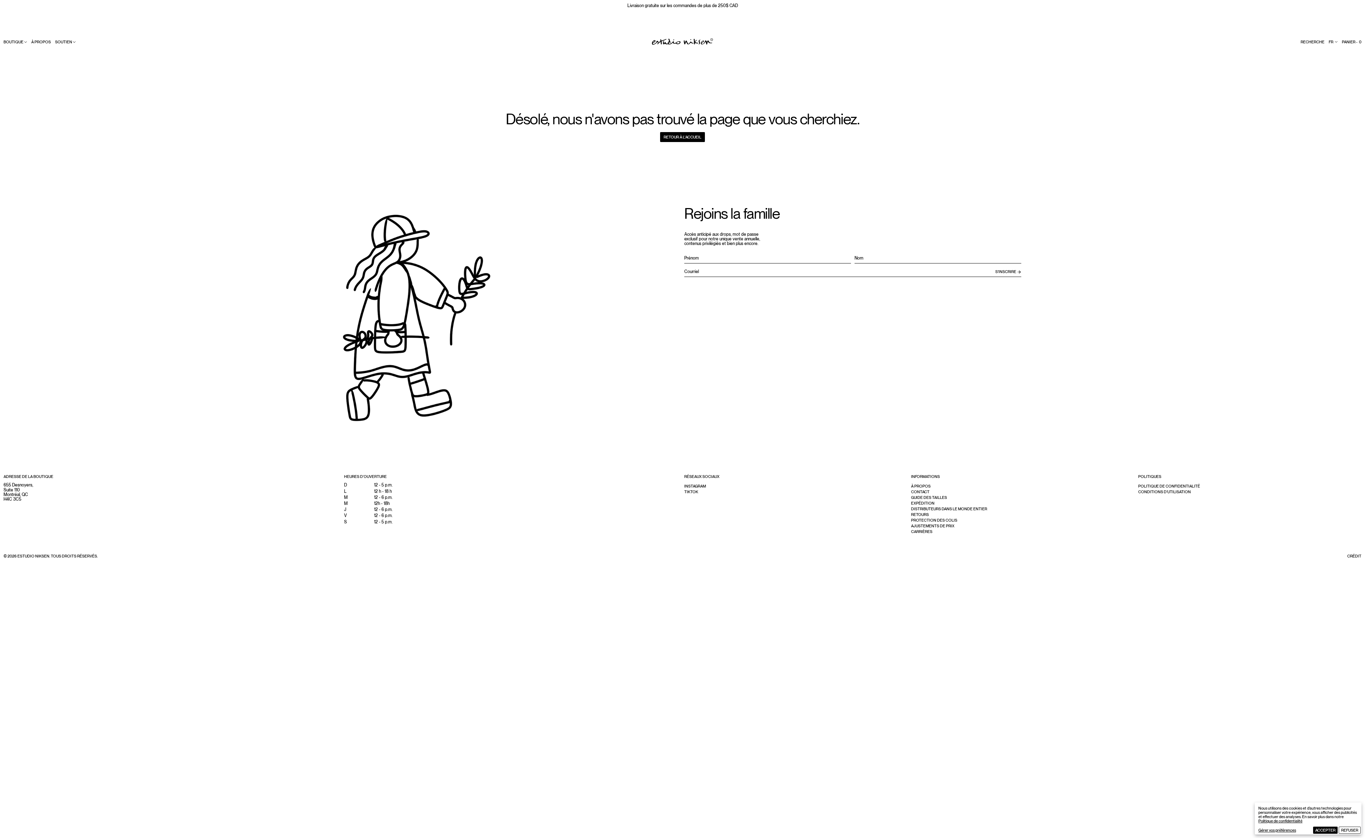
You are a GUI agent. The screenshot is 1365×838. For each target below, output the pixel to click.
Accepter (1325, 830)
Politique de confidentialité (1280, 820)
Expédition (923, 503)
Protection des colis (934, 520)
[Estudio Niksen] (682, 41)
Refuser (1349, 830)
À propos (41, 41)
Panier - (1351, 41)
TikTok (691, 492)
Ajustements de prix (932, 526)
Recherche (1312, 41)
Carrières (921, 531)
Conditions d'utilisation (1164, 492)
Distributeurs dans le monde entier (949, 509)
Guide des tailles (929, 497)
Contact (920, 492)
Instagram (695, 486)
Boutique (13, 41)
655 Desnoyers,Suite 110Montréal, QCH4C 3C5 (18, 492)
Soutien (63, 41)
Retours (920, 514)
